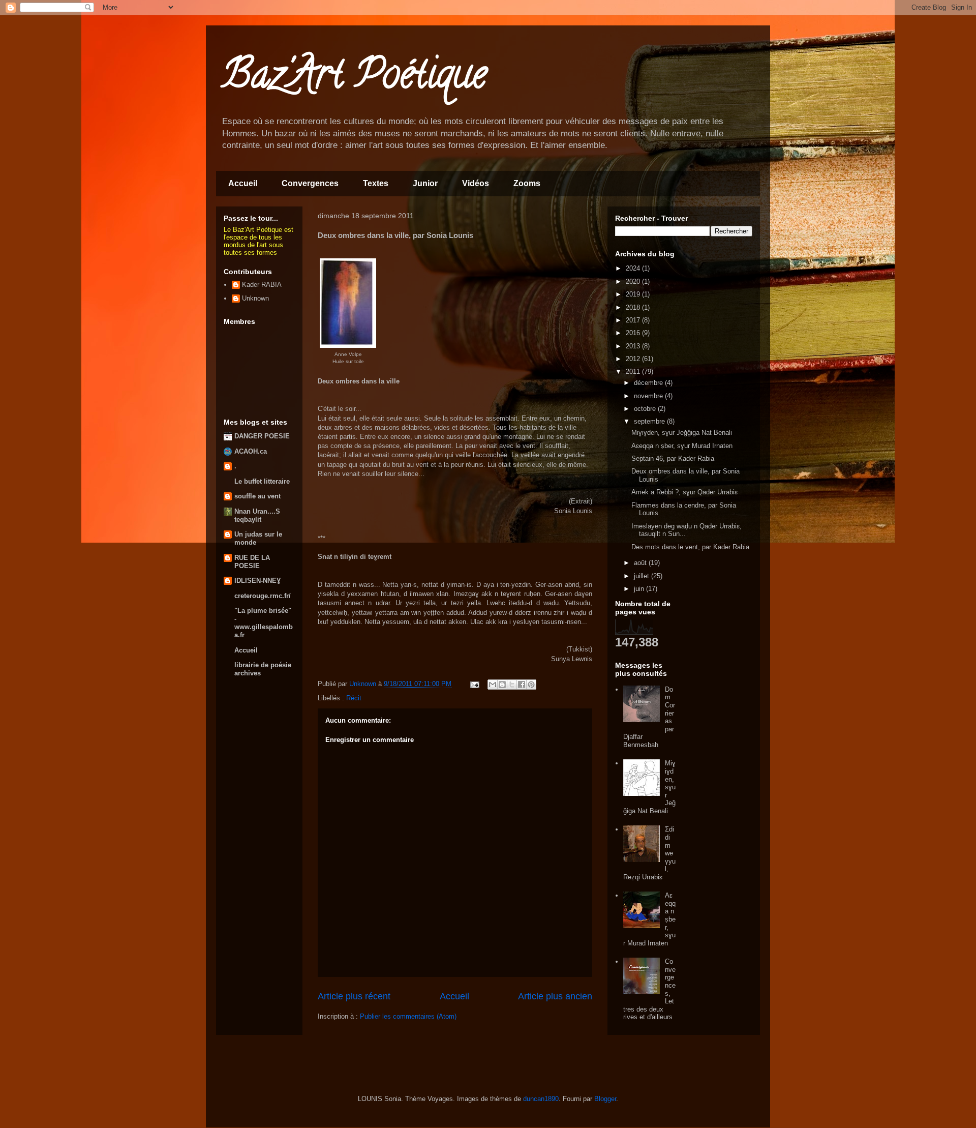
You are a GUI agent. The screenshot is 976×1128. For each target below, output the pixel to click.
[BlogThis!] (502, 684)
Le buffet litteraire (262, 481)
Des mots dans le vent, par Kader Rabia (690, 547)
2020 (634, 281)
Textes (375, 183)
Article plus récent (354, 996)
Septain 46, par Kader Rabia (672, 458)
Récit (353, 698)
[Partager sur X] (512, 684)
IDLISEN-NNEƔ (257, 580)
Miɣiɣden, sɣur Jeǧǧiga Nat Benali (681, 432)
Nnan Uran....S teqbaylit (257, 515)
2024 (634, 268)
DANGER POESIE (262, 436)
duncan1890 (541, 1099)
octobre (646, 408)
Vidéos (475, 183)
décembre (649, 383)
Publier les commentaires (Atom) (408, 1016)
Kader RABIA (262, 284)
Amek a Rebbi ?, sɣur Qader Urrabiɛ (684, 492)
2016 (634, 333)
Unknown (255, 298)
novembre (649, 396)
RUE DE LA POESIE (252, 562)
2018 (634, 307)
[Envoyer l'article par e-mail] (474, 684)
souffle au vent (257, 496)
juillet (642, 576)
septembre (650, 421)
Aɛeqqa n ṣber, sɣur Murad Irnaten (682, 446)
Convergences (310, 183)
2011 (634, 371)
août (641, 563)
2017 (634, 320)
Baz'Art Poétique (353, 78)
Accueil (242, 183)
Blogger (605, 1099)
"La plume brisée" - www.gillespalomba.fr (263, 623)
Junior (425, 183)
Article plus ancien (555, 996)
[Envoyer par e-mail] (492, 684)
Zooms (526, 183)
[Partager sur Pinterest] (531, 684)
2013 (634, 346)
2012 (634, 359)
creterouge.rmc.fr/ (262, 596)
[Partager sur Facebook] (521, 684)
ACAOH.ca (250, 451)
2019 (634, 294)
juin (640, 588)
